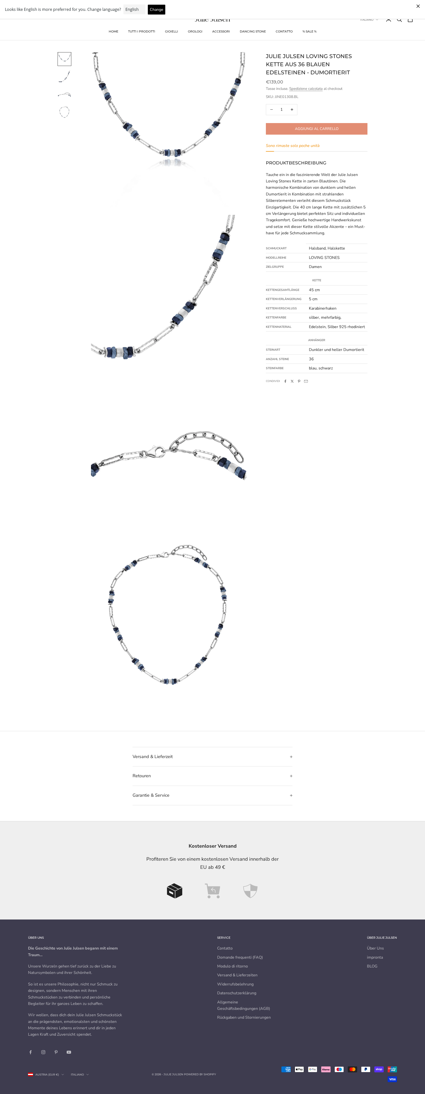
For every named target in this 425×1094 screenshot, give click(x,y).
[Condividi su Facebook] (285, 381)
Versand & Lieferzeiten (237, 975)
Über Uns (375, 948)
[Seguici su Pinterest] (56, 1052)
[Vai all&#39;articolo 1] (64, 59)
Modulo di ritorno (232, 966)
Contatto (284, 31)
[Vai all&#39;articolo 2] (64, 77)
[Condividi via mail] (306, 381)
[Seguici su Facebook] (30, 1052)
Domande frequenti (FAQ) (240, 957)
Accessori (221, 31)
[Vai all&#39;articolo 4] (64, 112)
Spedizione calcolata (306, 88)
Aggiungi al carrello (317, 128)
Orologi (195, 31)
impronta (375, 957)
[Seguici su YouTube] (68, 1052)
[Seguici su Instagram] (43, 1052)
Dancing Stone (253, 31)
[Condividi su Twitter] (292, 381)
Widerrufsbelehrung (235, 984)
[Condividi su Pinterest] (299, 381)
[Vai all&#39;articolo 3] (64, 94)
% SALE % (310, 31)
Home (113, 31)
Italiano (366, 19)
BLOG (372, 966)
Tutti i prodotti (141, 31)
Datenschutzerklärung (236, 993)
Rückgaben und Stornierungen (244, 1017)
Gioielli (171, 31)
